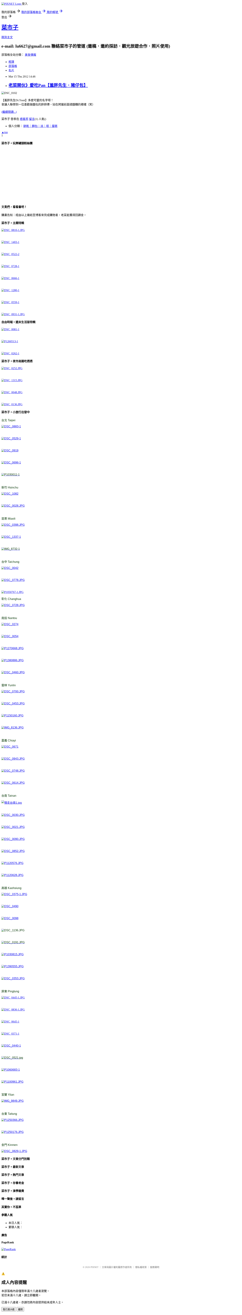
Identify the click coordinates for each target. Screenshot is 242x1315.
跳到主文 (7, 37)
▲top (4, 132)
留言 (32, 118)
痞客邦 (24, 118)
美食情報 (30, 54)
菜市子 (9, 27)
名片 (11, 70)
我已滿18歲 (9, 1309)
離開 (20, 1309)
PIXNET (95, 1267)
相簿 (11, 61)
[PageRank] (8, 1249)
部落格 (13, 66)
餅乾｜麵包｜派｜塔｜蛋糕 (40, 126)
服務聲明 (154, 1267)
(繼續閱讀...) (9, 111)
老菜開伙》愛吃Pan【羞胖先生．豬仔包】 (48, 85)
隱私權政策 (141, 1267)
